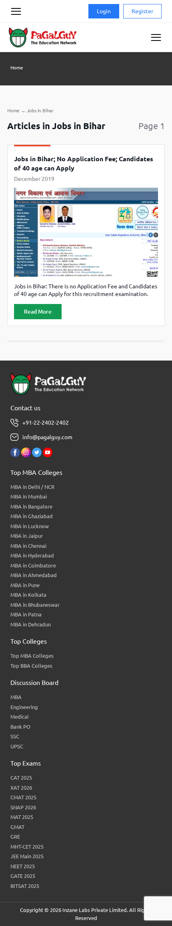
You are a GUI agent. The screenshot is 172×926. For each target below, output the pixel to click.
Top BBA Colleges (31, 666)
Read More (38, 311)
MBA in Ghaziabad (31, 516)
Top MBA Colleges (32, 656)
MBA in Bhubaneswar (35, 605)
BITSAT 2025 (24, 886)
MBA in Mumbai (28, 496)
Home (16, 67)
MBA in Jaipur (26, 536)
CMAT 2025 (23, 797)
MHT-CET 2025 (27, 846)
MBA (16, 697)
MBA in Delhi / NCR (32, 487)
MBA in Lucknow (29, 526)
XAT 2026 (21, 787)
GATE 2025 (22, 876)
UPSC (16, 746)
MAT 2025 (21, 817)
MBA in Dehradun (30, 624)
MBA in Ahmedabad (33, 575)
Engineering (24, 707)
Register (142, 11)
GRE (15, 836)
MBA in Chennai (28, 546)
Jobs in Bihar (40, 110)
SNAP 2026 (23, 807)
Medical (19, 716)
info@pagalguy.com (47, 437)
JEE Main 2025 (27, 856)
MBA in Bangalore (31, 506)
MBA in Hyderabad (32, 555)
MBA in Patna (26, 614)
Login (104, 11)
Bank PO (20, 726)
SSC (14, 736)
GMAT (17, 827)
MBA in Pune (25, 585)
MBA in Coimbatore (33, 565)
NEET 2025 (22, 866)
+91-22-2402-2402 (45, 422)
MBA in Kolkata (28, 595)
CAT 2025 (21, 777)
